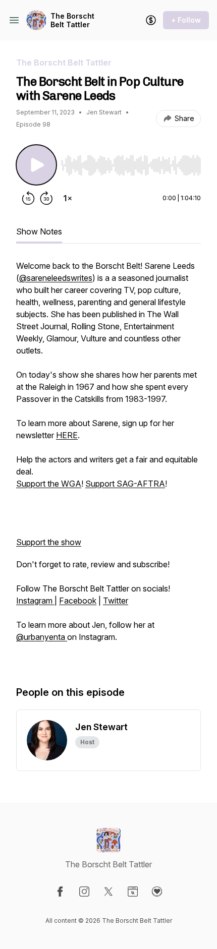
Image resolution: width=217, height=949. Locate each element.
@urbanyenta (41, 637)
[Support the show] (151, 20)
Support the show (48, 542)
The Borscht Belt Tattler (72, 20)
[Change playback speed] (68, 198)
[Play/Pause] (36, 165)
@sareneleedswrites (55, 278)
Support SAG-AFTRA (125, 484)
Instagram (35, 601)
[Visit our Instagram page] (84, 891)
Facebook (77, 601)
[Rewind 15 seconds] (28, 198)
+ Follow (186, 20)
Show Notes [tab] (39, 231)
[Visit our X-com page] (108, 891)
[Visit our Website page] (133, 891)
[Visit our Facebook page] (60, 891)
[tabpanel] (108, 462)
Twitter (115, 601)
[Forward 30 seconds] (46, 198)
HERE (67, 435)
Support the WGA (48, 484)
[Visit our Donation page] (157, 891)
